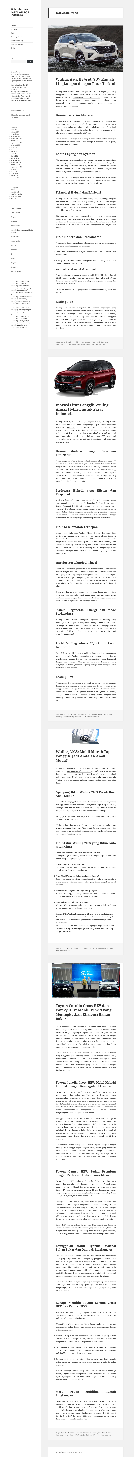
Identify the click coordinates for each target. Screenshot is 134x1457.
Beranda (13, 26)
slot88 (13, 48)
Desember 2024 (16, 160)
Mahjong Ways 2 (16, 37)
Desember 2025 (16, 136)
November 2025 (16, 139)
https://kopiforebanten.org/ (20, 281)
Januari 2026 (15, 134)
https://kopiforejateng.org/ (20, 283)
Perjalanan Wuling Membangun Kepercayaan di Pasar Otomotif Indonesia (22, 80)
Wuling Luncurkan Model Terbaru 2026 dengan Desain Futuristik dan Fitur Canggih (21, 94)
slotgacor (14, 221)
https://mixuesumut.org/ (19, 327)
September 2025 (16, 143)
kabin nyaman (86, 342)
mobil (13, 190)
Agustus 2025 (15, 145)
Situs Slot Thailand (17, 44)
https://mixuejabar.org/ (19, 325)
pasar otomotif (107, 948)
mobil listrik (15, 192)
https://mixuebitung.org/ (19, 290)
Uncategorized (16, 196)
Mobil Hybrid (96, 342)
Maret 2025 (15, 156)
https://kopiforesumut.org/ (20, 286)
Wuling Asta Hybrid (83, 344)
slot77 (13, 258)
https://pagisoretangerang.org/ (21, 310)
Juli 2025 (14, 147)
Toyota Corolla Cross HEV (86, 1435)
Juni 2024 (14, 171)
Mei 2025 (14, 152)
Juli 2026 (14, 130)
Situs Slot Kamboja (17, 41)
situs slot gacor (16, 272)
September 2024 (16, 167)
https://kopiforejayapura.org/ (21, 288)
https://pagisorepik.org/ (19, 299)
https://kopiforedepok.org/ (20, 316)
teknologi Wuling (17, 194)
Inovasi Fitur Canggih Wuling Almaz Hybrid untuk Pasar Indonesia (82, 409)
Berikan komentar (99, 344)
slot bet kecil (15, 237)
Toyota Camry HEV (71, 1435)
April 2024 (14, 173)
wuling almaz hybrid (76, 717)
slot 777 (13, 245)
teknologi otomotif (62, 717)
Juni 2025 (14, 149)
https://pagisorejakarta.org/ (20, 303)
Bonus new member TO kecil (79, 771)
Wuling (13, 199)
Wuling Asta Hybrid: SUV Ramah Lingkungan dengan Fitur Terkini (85, 81)
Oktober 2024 (15, 165)
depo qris (71, 427)
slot (12, 254)
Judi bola (14, 29)
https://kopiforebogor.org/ (20, 321)
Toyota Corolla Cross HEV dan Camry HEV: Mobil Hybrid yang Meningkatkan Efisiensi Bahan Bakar (83, 1012)
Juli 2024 (14, 169)
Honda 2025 (88, 948)
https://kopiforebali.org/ (19, 318)
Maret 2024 (15, 176)
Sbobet (13, 33)
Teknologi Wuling (70, 344)
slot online (14, 267)
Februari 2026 (15, 132)
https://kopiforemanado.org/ (20, 323)
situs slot (14, 250)
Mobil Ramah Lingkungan (97, 714)
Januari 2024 (15, 178)
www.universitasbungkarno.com (86, 97)
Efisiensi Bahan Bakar (84, 1433)
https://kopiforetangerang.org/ (21, 297)
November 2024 (16, 163)
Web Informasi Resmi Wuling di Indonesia (20, 11)
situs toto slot (15, 226)
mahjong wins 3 (16, 213)
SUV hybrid (111, 714)
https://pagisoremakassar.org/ (21, 301)
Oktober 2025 (15, 141)
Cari (12, 59)
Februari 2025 (15, 158)
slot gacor (14, 217)
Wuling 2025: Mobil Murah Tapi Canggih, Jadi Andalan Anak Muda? (84, 756)
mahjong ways (16, 208)
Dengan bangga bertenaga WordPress (69, 1452)
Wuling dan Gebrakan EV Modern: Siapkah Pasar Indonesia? (19, 87)
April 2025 (14, 154)
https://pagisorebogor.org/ (20, 308)
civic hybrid (79, 948)
